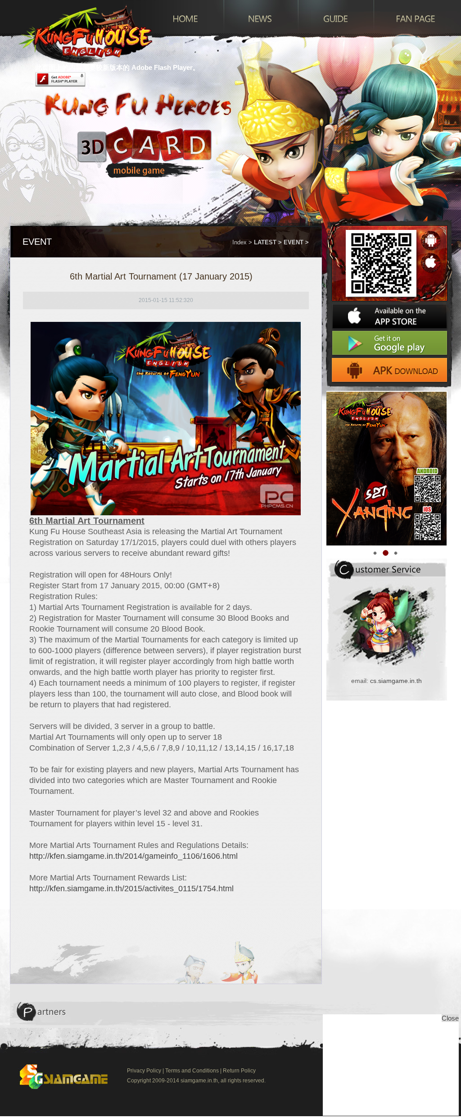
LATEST (265, 242)
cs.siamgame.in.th (396, 680)
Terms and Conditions (192, 1071)
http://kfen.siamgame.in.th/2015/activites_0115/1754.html (131, 888)
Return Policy (239, 1071)
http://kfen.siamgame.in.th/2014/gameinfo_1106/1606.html (133, 856)
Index (239, 242)
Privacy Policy (144, 1071)
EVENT (293, 242)
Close (450, 1018)
